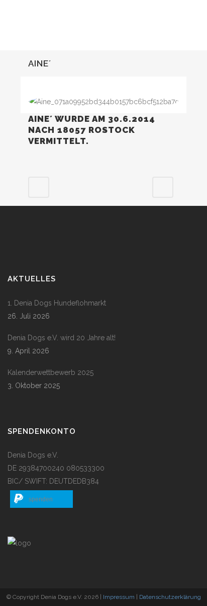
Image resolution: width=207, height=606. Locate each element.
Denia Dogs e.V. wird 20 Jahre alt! (62, 338)
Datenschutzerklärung (170, 596)
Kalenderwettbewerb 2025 (50, 372)
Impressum (119, 596)
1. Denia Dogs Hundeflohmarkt (57, 303)
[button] (41, 499)
